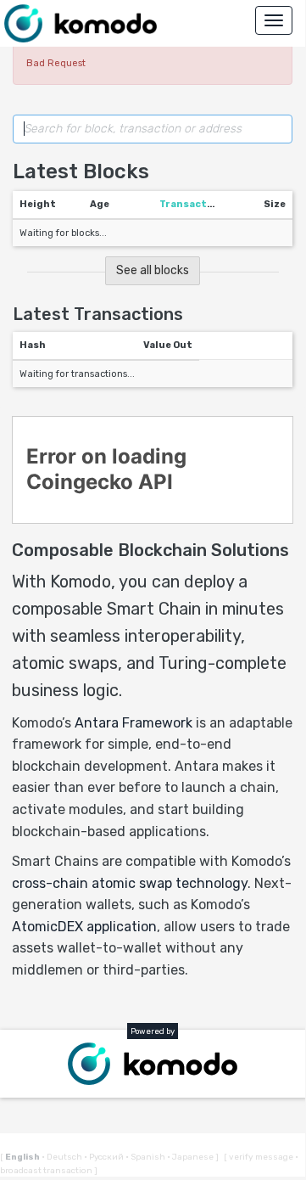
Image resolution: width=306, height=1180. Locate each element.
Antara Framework (133, 723)
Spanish (146, 1157)
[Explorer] (80, 23)
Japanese (191, 1157)
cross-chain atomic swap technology (130, 883)
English (23, 1157)
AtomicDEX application (84, 927)
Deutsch (63, 1157)
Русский (104, 1157)
